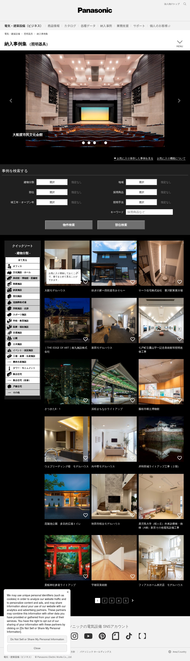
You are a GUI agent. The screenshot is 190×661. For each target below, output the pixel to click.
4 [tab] (100, 143)
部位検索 (121, 225)
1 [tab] (84, 143)
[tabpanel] (95, 100)
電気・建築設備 (12, 33)
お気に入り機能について (171, 158)
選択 (52, 182)
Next (179, 100)
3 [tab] (95, 143)
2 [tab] (89, 143)
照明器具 (28, 33)
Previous (10, 100)
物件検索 (69, 225)
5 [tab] (106, 143)
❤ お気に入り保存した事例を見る (133, 158)
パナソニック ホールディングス (95, 651)
